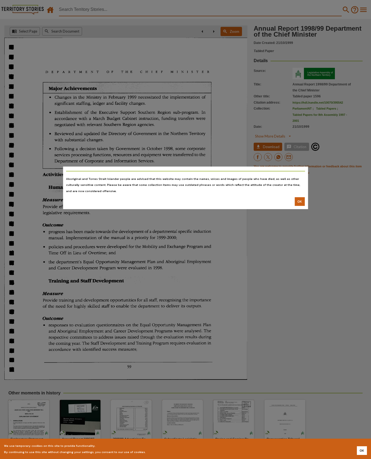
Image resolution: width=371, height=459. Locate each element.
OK (299, 201)
